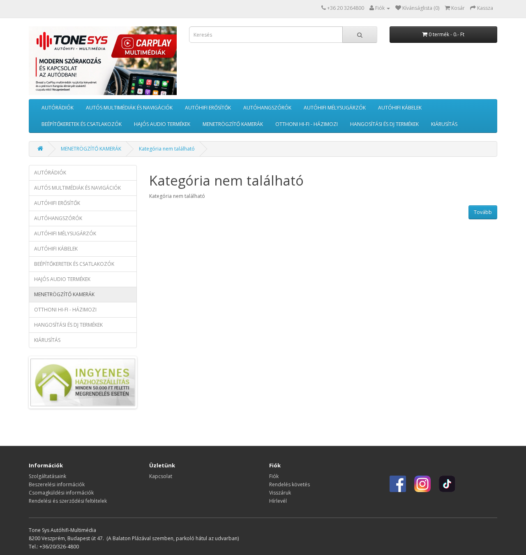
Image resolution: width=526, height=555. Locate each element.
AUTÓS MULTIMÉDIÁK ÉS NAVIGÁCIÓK (129, 107)
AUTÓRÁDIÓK (58, 107)
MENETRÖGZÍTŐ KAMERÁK (233, 124)
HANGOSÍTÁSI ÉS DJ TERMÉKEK (384, 124)
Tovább (483, 212)
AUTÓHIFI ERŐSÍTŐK (208, 107)
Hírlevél (278, 500)
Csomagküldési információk (61, 492)
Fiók (274, 476)
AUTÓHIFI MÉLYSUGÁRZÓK (335, 107)
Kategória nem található (167, 148)
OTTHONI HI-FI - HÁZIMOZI (306, 124)
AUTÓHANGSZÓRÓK (267, 107)
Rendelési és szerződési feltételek (68, 500)
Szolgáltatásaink (47, 476)
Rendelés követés (289, 484)
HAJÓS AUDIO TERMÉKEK (162, 124)
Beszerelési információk (57, 484)
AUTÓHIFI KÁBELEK (400, 107)
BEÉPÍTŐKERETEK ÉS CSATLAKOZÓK (82, 124)
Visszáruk (280, 492)
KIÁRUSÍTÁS (444, 124)
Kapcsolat (160, 476)
